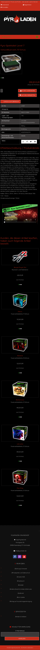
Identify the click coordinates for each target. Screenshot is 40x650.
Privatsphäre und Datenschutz (21, 573)
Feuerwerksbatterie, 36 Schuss (20, 358)
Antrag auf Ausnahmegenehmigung (21, 601)
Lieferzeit (21, 593)
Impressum (21, 581)
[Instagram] (20, 557)
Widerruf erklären (21, 616)
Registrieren (27, 5)
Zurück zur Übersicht (11, 101)
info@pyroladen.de (20, 551)
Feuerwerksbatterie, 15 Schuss (20, 314)
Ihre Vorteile (21, 597)
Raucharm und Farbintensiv (20, 270)
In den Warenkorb (28, 91)
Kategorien (6, 37)
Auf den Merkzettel (28, 95)
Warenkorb (5, 5)
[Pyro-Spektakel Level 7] (11, 63)
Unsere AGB (21, 577)
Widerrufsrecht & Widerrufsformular (21, 589)
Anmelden (5, 7)
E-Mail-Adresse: (20, 631)
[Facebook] (15, 557)
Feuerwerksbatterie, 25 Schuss (20, 402)
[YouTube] (24, 557)
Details (23, 135)
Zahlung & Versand (21, 569)
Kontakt (21, 585)
